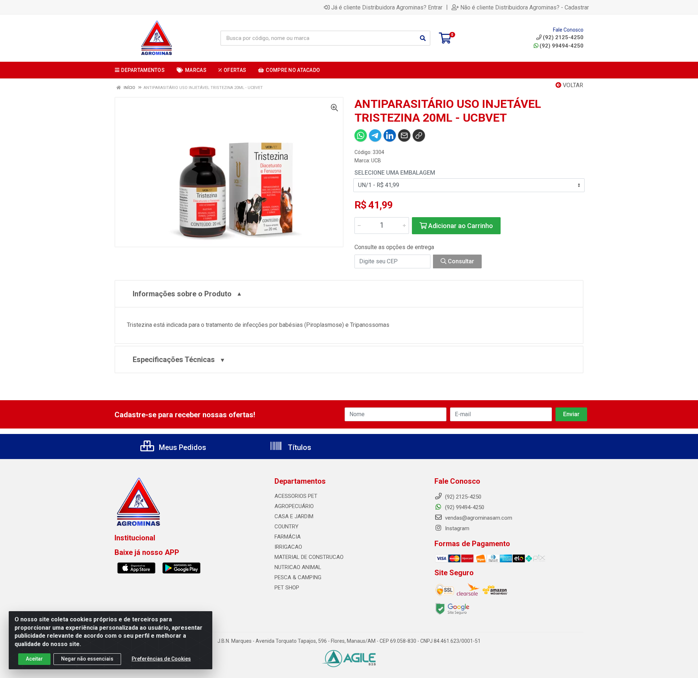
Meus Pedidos (181, 447)
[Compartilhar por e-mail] (404, 135)
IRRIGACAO (288, 547)
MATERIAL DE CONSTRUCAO (309, 557)
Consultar (460, 261)
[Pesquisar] (422, 38)
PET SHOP (286, 587)
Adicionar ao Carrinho (460, 226)
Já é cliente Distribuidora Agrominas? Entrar (386, 7)
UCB (376, 160)
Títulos (298, 447)
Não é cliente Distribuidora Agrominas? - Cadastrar (524, 7)
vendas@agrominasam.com (478, 518)
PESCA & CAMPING (297, 577)
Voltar (572, 85)
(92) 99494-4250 (561, 45)
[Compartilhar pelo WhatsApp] (360, 135)
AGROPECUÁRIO (294, 506)
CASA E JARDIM (293, 516)
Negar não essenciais (87, 659)
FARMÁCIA (287, 536)
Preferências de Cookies (161, 659)
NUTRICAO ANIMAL (297, 567)
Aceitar (34, 659)
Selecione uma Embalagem (394, 172)
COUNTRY (286, 526)
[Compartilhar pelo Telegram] (375, 135)
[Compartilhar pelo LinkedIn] (390, 135)
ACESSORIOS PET (295, 496)
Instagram (456, 528)
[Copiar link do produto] (419, 135)
